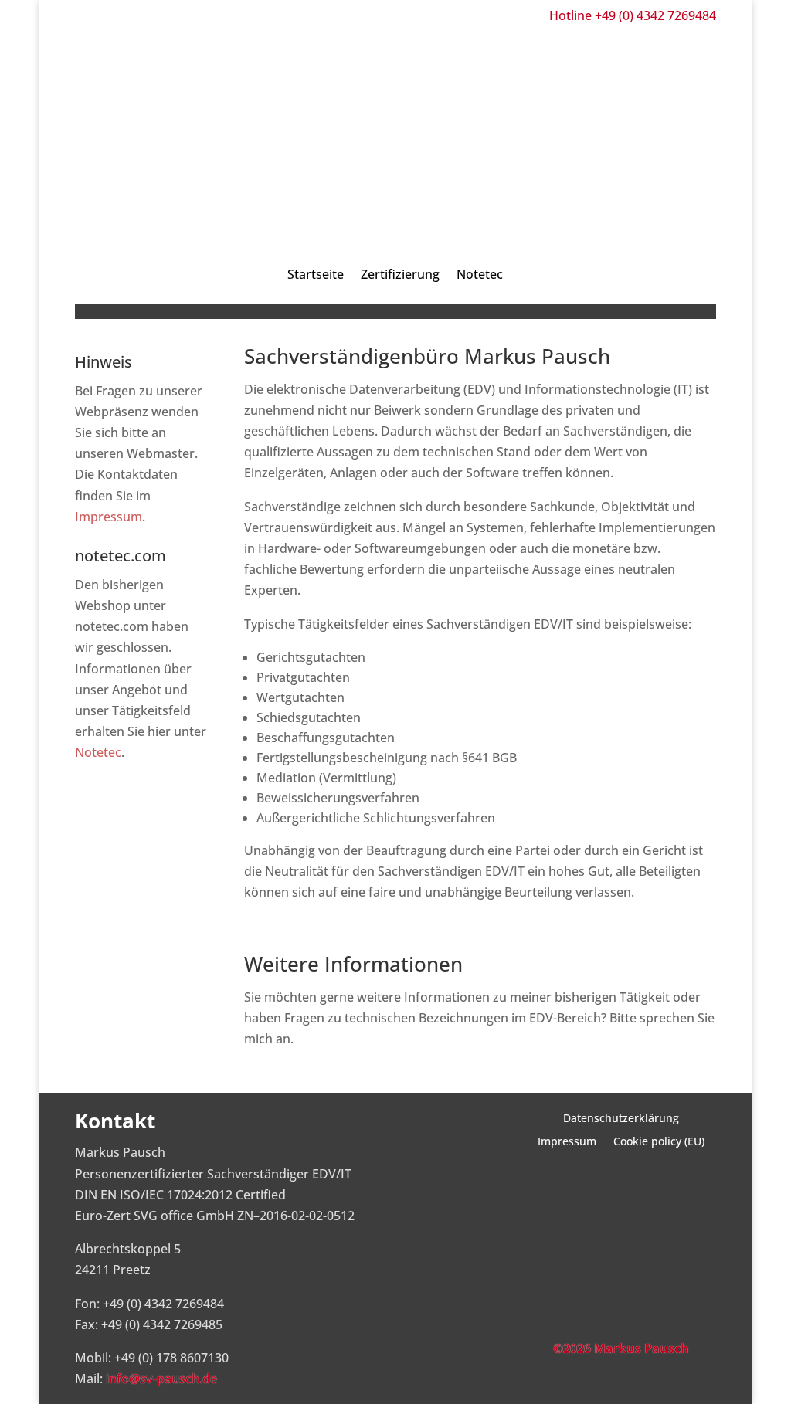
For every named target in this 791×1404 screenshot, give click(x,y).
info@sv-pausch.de (161, 1378)
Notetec (480, 274)
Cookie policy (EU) (658, 1142)
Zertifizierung (400, 274)
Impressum (108, 516)
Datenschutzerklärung (621, 1119)
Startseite (315, 274)
